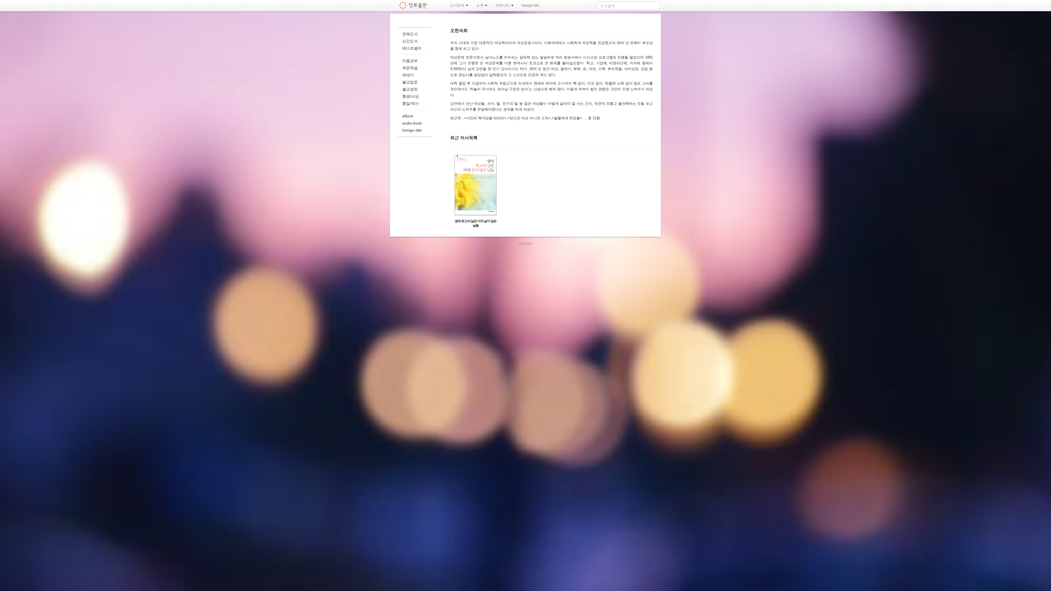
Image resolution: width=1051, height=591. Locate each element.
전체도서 (410, 34)
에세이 (408, 75)
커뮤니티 (503, 5)
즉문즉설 (410, 68)
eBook (407, 116)
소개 (480, 5)
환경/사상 (410, 96)
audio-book (412, 123)
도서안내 (457, 5)
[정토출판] (413, 5)
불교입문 (410, 82)
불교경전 (410, 89)
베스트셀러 (411, 48)
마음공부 (410, 61)
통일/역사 (410, 103)
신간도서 (410, 41)
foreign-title (530, 5)
